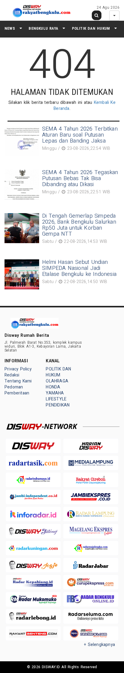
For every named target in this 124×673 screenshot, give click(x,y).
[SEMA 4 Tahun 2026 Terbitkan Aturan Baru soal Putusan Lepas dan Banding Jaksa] (23, 141)
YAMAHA (55, 393)
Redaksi (12, 375)
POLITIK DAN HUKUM (91, 28)
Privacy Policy (18, 369)
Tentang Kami (18, 381)
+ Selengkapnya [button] (99, 644)
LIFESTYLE (56, 399)
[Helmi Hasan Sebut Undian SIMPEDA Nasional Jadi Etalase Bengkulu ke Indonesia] (23, 274)
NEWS (10, 28)
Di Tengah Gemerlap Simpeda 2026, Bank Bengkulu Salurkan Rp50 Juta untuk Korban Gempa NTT (79, 225)
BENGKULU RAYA (43, 28)
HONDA (53, 387)
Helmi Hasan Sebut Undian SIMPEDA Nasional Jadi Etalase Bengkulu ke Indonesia (79, 268)
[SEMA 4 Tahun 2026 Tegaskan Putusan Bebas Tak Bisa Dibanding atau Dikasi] (23, 185)
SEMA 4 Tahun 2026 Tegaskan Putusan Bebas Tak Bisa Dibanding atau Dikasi (80, 178)
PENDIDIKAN (58, 405)
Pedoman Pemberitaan (17, 390)
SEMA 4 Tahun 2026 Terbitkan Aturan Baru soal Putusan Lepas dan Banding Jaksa (80, 135)
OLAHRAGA (57, 381)
